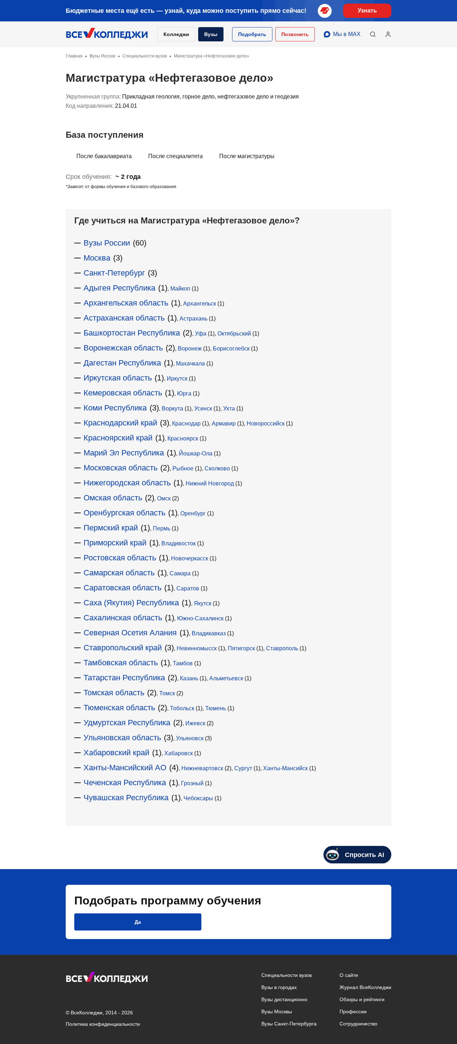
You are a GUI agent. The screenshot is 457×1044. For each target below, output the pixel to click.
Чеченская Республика (125, 782)
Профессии (353, 1011)
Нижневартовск (202, 768)
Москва (97, 257)
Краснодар (186, 423)
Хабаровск (178, 753)
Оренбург (193, 513)
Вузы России (107, 242)
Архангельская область (126, 302)
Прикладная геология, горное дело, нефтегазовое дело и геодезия (210, 97)
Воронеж (190, 349)
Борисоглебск (231, 349)
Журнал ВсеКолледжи (365, 987)
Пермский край (111, 527)
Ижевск (195, 723)
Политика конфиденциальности (103, 1024)
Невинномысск (197, 648)
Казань (189, 678)
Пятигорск (241, 648)
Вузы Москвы (276, 1011)
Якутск (202, 603)
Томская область (114, 692)
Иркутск (177, 378)
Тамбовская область (121, 662)
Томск (167, 693)
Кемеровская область (123, 392)
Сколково (217, 468)
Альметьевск (226, 678)
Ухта (229, 408)
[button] (252, 34)
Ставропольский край (123, 647)
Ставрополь (282, 648)
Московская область (120, 467)
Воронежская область (123, 347)
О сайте (349, 975)
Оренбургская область (124, 512)
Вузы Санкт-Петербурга (289, 1024)
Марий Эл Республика (124, 452)
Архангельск (199, 304)
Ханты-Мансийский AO (125, 767)
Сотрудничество (358, 1024)
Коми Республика (115, 407)
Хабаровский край (116, 752)
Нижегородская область (127, 482)
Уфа (200, 334)
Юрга (184, 393)
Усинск (203, 408)
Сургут (243, 768)
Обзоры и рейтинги (362, 999)
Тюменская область (119, 707)
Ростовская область (120, 557)
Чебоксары (198, 798)
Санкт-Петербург (114, 272)
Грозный (192, 783)
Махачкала (190, 363)
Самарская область (119, 572)
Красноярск (182, 438)
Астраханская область (124, 317)
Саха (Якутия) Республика (131, 602)
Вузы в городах (279, 987)
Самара (180, 573)
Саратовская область (122, 587)
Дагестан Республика (122, 362)
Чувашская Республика (126, 797)
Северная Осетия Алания (130, 632)
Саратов (187, 588)
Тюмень (215, 708)
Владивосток (178, 543)
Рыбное (183, 468)
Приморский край (115, 542)
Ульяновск (190, 738)
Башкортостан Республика (132, 332)
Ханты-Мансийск (285, 768)
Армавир (224, 423)
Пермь (161, 528)
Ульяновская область (122, 737)
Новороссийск (266, 423)
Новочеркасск (189, 558)
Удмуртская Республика (127, 722)
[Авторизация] (388, 34)
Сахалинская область (123, 617)
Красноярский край (118, 437)
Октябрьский (234, 334)
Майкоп (180, 289)
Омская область (113, 497)
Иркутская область (118, 377)
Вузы (210, 34)
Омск (164, 498)
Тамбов (183, 663)
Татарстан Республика (124, 677)
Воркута (172, 408)
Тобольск (182, 708)
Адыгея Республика (119, 287)
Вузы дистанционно (284, 999)
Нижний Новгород (210, 483)
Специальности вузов (286, 975)
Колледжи (176, 34)
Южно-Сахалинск (200, 618)
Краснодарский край (120, 422)
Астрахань (193, 319)
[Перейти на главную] (107, 34)
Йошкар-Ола (195, 453)
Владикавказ (209, 633)
